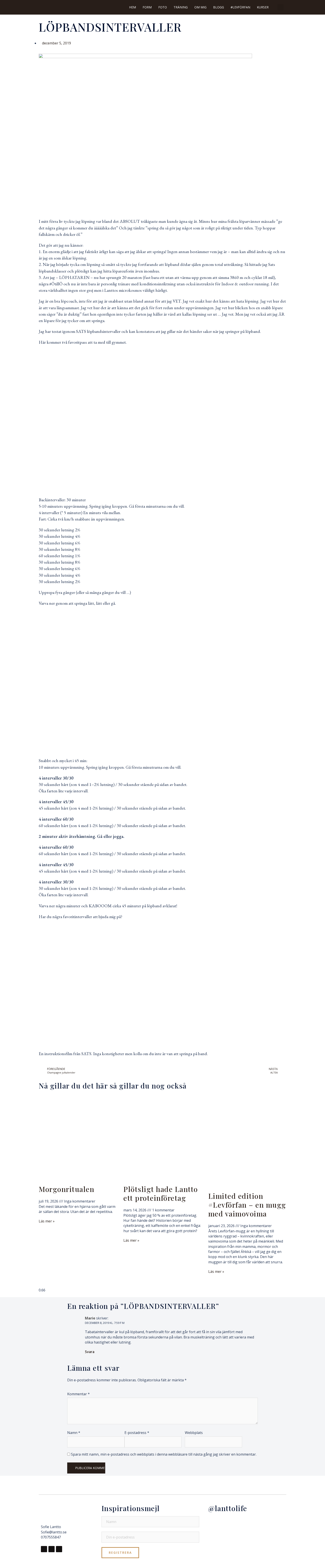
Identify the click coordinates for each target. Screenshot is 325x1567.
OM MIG (200, 7)
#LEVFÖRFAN (240, 7)
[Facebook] (44, 1549)
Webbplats (194, 1432)
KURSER (263, 7)
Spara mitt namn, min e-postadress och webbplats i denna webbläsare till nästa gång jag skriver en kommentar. (163, 1454)
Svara (89, 1351)
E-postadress (136, 1432)
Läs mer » (47, 1221)
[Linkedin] (59, 1549)
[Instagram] (51, 1549)
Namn (73, 1432)
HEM (132, 7)
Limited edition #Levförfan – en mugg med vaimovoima (247, 1204)
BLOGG (218, 7)
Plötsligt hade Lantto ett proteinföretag (160, 1193)
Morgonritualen (66, 1189)
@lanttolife (227, 1508)
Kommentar (78, 1394)
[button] (280, 7)
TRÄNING (181, 7)
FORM (147, 7)
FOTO (162, 7)
